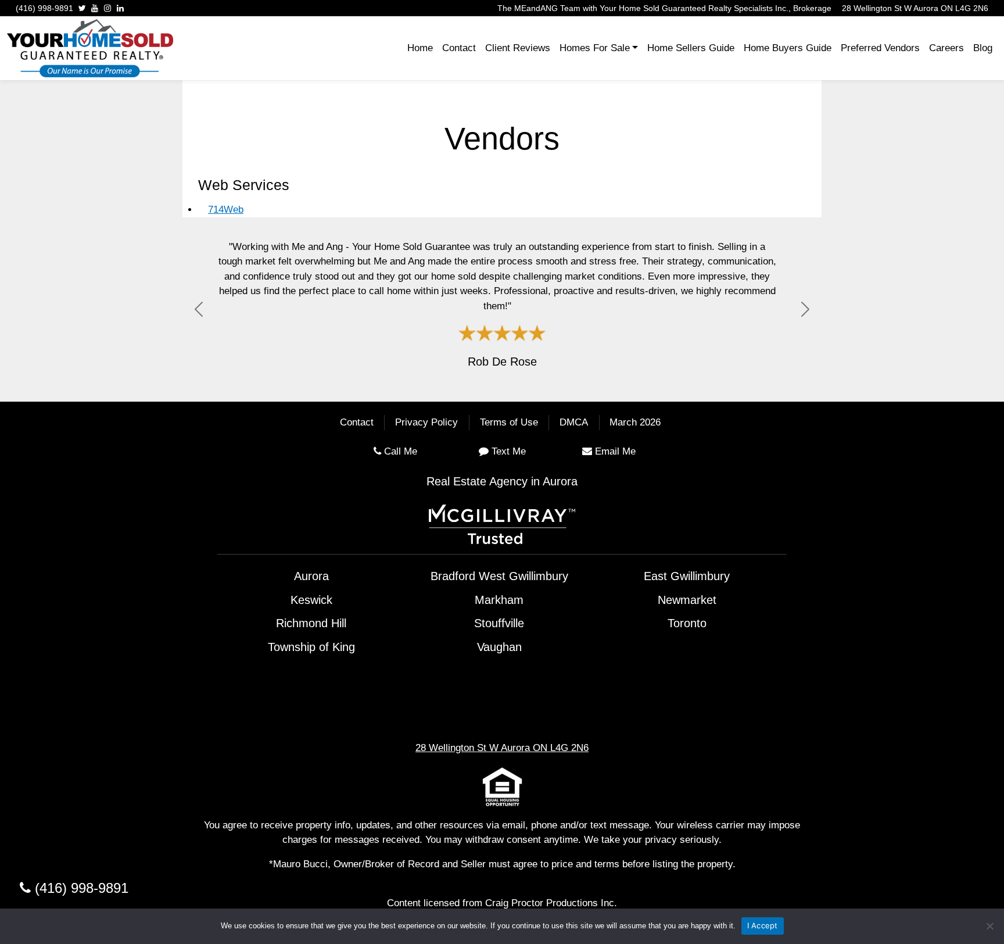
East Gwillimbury (687, 576)
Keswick (311, 599)
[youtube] (94, 8)
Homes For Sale (595, 47)
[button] (198, 309)
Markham (499, 599)
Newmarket (687, 599)
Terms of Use (509, 422)
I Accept (762, 925)
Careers (946, 47)
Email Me (615, 451)
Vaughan (499, 647)
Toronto (687, 623)
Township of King (311, 647)
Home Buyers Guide (787, 47)
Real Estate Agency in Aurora (502, 481)
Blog (982, 47)
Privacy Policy (426, 422)
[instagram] (107, 8)
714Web (225, 209)
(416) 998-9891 (44, 8)
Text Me (509, 451)
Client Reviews (517, 47)
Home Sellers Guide (690, 47)
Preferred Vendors (880, 47)
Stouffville (499, 623)
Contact (459, 47)
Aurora (311, 576)
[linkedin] (120, 8)
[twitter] (82, 8)
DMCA (574, 422)
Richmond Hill (311, 623)
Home (420, 47)
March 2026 (635, 422)
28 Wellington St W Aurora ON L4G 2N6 (915, 8)
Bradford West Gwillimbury (499, 576)
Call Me (400, 451)
